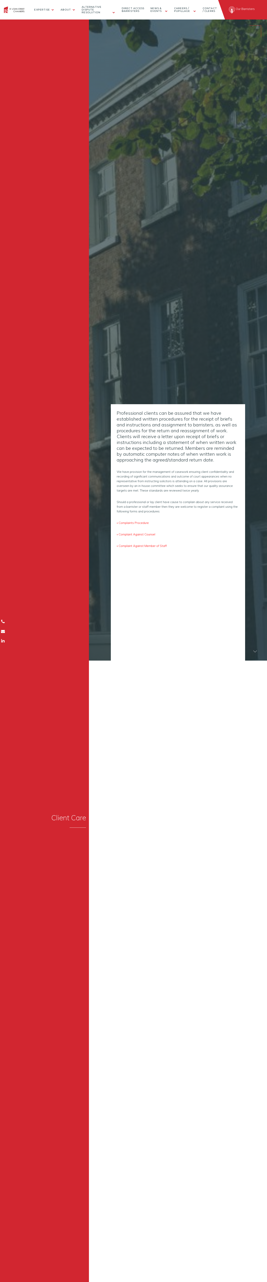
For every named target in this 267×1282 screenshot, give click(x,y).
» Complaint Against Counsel (136, 534)
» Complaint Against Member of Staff (142, 546)
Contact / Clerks (210, 9)
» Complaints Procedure (133, 523)
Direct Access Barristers (133, 9)
